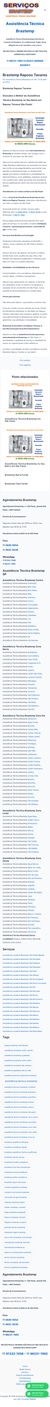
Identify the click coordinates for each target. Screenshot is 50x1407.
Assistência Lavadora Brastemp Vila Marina (20, 1015)
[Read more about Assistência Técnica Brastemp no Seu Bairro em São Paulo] (25, 444)
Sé (29, 637)
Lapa (30, 896)
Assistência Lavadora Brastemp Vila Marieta (21, 1023)
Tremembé (32, 688)
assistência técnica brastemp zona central (21, 1117)
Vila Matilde (32, 848)
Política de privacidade (25, 1384)
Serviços (25, 1372)
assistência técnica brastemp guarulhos (20, 1097)
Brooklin (31, 726)
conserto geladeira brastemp (15, 1187)
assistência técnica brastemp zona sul (19, 1137)
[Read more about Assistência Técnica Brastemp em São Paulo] (25, 399)
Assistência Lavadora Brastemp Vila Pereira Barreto (24, 955)
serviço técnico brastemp (14, 1257)
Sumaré (31, 925)
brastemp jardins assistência (15, 1177)
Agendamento (25, 1381)
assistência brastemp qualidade (17, 1055)
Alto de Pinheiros (35, 878)
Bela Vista (32, 587)
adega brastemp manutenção (16, 1045)
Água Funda (33, 722)
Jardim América (34, 758)
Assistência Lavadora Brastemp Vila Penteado (21, 959)
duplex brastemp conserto (14, 1207)
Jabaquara (32, 754)
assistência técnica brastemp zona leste (20, 1122)
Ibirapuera (32, 740)
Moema (31, 779)
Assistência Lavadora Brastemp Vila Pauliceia (21, 963)
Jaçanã (31, 670)
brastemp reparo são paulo (15, 1182)
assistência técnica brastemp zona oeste (20, 1132)
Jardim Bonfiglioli (35, 892)
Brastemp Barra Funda (16, 474)
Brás (29, 594)
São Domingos (34, 921)
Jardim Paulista (34, 765)
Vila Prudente (33, 852)
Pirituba (31, 910)
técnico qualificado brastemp (16, 1267)
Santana (31, 684)
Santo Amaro (33, 790)
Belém (30, 827)
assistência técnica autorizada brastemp (20, 1075)
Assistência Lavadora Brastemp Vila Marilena (21, 1019)
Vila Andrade (33, 801)
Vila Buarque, (33, 640)
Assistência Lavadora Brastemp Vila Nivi (19, 987)
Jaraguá (31, 889)
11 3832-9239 (34, 212)
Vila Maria (32, 702)
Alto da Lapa (33, 875)
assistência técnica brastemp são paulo (20, 1112)
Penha (30, 834)
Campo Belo (33, 729)
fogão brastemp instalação (15, 1212)
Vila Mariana (33, 804)
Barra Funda (33, 871)
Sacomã (31, 786)
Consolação (33, 605)
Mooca (30, 830)
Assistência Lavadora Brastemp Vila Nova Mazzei (23, 979)
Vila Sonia (32, 932)
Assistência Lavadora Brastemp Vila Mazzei (20, 1007)
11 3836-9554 (21, 212)
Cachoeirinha (33, 656)
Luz (29, 619)
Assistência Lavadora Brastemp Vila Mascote (21, 1011)
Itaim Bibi (31, 751)
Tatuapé (31, 838)
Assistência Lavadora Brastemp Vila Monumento (23, 999)
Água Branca (33, 864)
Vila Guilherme (33, 695)
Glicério (31, 612)
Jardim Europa (34, 761)
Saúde (30, 794)
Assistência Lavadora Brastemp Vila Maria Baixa (22, 1031)
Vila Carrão (32, 841)
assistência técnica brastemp (21, 1081)
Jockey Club (33, 776)
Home (25, 1366)
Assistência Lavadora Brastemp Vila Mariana (21, 1027)
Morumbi (31, 783)
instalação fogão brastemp (15, 1232)
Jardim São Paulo (35, 674)
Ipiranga (31, 747)
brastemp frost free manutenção (17, 1167)
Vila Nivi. (31, 709)
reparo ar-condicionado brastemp (17, 1252)
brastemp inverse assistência (15, 1172)
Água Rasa (32, 816)
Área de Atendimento (25, 1375)
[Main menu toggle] (45, 10)
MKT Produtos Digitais (26, 1399)
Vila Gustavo (33, 699)
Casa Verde (32, 659)
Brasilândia (32, 652)
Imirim (30, 667)
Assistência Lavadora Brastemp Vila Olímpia (21, 975)
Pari (29, 622)
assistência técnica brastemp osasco (19, 1107)
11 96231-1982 (18, 215)
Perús (30, 903)
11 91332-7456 (9, 560)
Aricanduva (32, 823)
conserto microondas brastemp (16, 1192)
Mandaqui (32, 681)
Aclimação (32, 583)
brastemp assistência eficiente (16, 1142)
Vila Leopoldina (34, 928)
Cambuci (31, 597)
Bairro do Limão (34, 867)
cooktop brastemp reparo (14, 1202)
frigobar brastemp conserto (15, 1222)
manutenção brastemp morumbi (17, 1242)
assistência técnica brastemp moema (19, 1102)
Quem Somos (25, 1369)
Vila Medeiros (33, 706)
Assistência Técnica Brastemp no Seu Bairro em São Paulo (25, 464)
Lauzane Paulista (35, 677)
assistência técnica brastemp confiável (19, 1087)
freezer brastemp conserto (15, 1217)
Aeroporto (32, 719)
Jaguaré (31, 885)
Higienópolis (33, 608)
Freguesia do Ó (34, 663)
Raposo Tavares (34, 914)
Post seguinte (25, 365)
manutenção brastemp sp (14, 1247)
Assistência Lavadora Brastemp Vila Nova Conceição (24, 983)
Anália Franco (33, 820)
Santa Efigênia (34, 633)
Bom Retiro (32, 590)
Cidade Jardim (34, 737)
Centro (30, 601)
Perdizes (31, 900)
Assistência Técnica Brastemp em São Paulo (23, 419)
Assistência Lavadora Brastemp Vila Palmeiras (21, 967)
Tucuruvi (31, 691)
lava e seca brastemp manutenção (18, 1237)
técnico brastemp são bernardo (16, 1262)
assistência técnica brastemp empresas (20, 1092)
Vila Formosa (33, 845)
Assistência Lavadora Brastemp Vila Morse (20, 995)
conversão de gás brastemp (15, 1197)
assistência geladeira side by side (17, 1070)
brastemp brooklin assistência (16, 1162)
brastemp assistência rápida (15, 1147)
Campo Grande (34, 733)
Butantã (31, 882)
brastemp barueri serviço (14, 1157)
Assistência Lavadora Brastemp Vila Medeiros (21, 1003)
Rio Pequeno (33, 917)
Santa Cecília (33, 629)
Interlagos (32, 744)
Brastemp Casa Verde (16, 483)
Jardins (31, 772)
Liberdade (32, 615)
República (32, 626)
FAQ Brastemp (25, 1378)
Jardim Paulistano (35, 769)
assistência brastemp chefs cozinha (18, 1050)
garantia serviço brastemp (14, 1227)
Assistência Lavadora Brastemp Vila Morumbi (21, 991)
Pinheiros (31, 907)
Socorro (31, 797)
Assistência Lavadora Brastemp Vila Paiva (20, 971)
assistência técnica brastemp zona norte (20, 1127)
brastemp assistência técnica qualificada (20, 1152)
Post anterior (25, 360)
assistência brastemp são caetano (17, 1065)
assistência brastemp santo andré (17, 1060)
